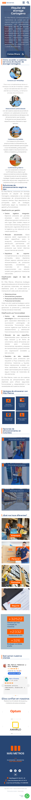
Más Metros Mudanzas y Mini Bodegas (17, 665)
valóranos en (13, 673)
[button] (3, 712)
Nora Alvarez (14, 678)
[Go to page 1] (14, 695)
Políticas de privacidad (12, 791)
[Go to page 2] (15, 695)
